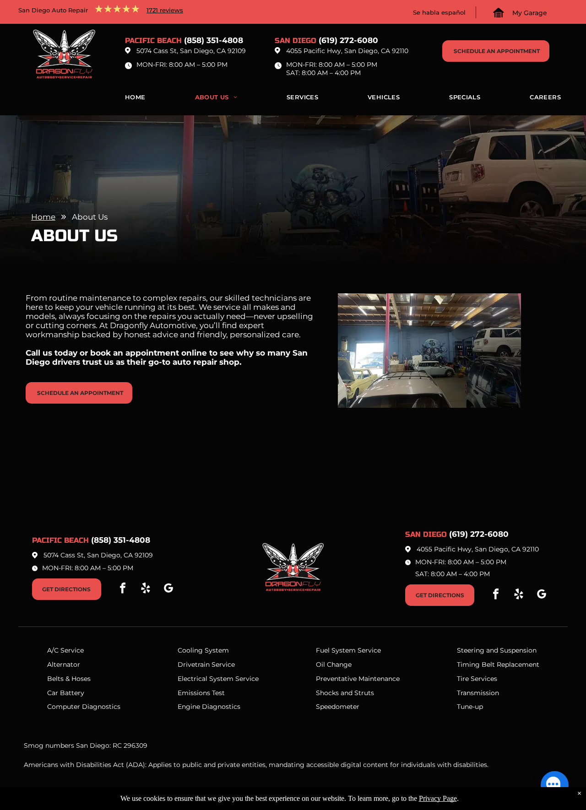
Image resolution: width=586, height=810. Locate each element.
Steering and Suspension (497, 650)
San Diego (295, 40)
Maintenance (379, 679)
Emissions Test (201, 693)
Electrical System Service (218, 679)
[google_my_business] (168, 589)
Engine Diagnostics (209, 706)
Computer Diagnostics (83, 706)
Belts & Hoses (69, 679)
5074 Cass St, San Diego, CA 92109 (191, 51)
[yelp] (145, 589)
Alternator (63, 664)
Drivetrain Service (206, 664)
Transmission (478, 693)
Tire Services (477, 679)
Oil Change (334, 664)
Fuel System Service (348, 650)
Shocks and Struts (345, 693)
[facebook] (122, 589)
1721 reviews (164, 10)
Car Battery (65, 693)
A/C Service (65, 650)
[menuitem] (135, 99)
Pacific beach (153, 40)
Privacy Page (438, 798)
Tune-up (470, 706)
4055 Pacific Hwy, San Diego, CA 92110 (347, 51)
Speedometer (337, 706)
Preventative (336, 679)
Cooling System (203, 650)
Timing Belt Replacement (498, 664)
